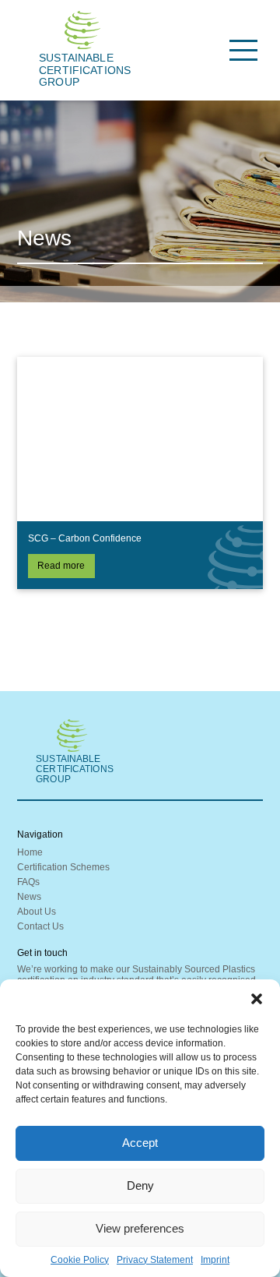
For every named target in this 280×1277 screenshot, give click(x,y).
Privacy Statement (155, 1259)
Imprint (215, 1259)
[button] (256, 999)
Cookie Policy (80, 1259)
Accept (140, 1142)
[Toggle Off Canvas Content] (244, 50)
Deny (140, 1185)
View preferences (140, 1228)
